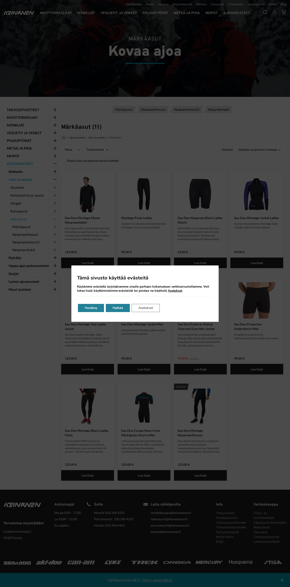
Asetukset (175, 291)
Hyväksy (91, 308)
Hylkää (118, 308)
